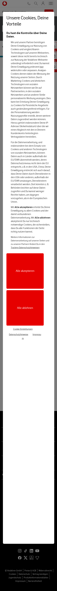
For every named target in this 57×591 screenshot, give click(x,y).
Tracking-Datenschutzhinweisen (25, 247)
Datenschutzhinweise (18, 334)
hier (42, 66)
